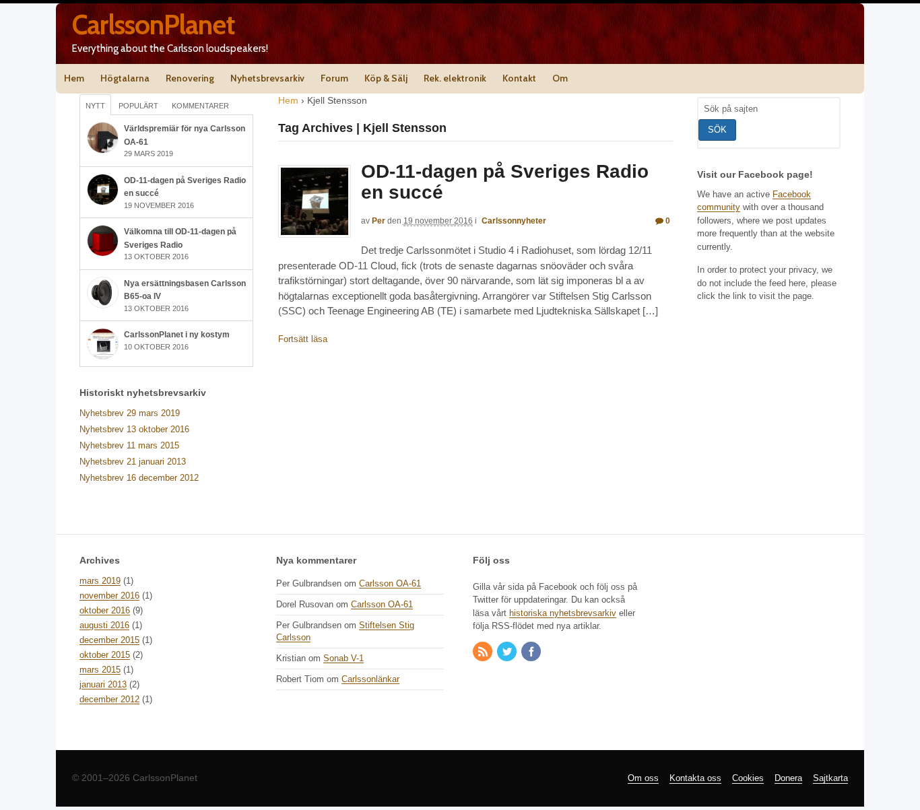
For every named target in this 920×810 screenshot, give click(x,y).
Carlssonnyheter (514, 221)
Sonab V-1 (343, 658)
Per (378, 221)
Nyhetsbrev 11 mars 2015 (129, 445)
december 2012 (109, 699)
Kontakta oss (695, 778)
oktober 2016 (104, 610)
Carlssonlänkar (370, 679)
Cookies (748, 778)
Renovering (190, 78)
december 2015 (109, 640)
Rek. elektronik (455, 78)
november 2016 (109, 595)
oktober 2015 (104, 655)
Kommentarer (200, 106)
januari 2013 (103, 684)
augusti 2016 (104, 625)
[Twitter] (508, 653)
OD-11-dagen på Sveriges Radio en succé (505, 182)
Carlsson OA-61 (390, 583)
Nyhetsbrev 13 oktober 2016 (134, 429)
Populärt (138, 106)
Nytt (95, 106)
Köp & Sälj (385, 78)
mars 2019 (100, 581)
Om (560, 78)
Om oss (643, 778)
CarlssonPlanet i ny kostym (177, 334)
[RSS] (483, 653)
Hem (74, 78)
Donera (788, 778)
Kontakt (519, 78)
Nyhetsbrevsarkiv (267, 78)
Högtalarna (125, 78)
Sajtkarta (830, 778)
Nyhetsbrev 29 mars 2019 (129, 413)
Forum (334, 78)
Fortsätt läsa (302, 339)
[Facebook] (532, 653)
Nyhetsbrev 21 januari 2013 (132, 462)
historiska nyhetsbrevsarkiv (562, 613)
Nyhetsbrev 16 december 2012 (139, 478)
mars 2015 (100, 670)
